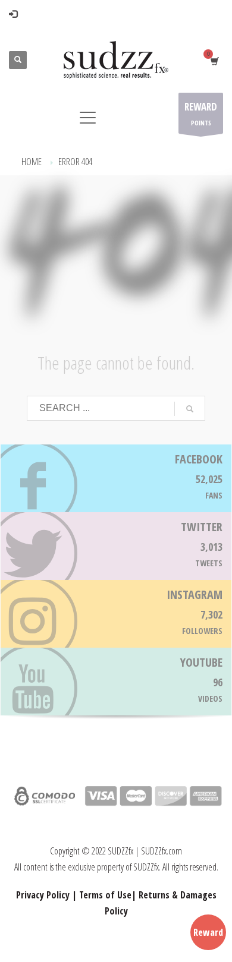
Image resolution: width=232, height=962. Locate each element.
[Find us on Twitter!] (116, 546)
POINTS (200, 113)
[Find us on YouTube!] (116, 681)
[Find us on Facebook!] (116, 478)
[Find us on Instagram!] (116, 614)
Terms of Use (105, 894)
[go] (189, 408)
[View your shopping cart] (214, 60)
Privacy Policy (43, 894)
